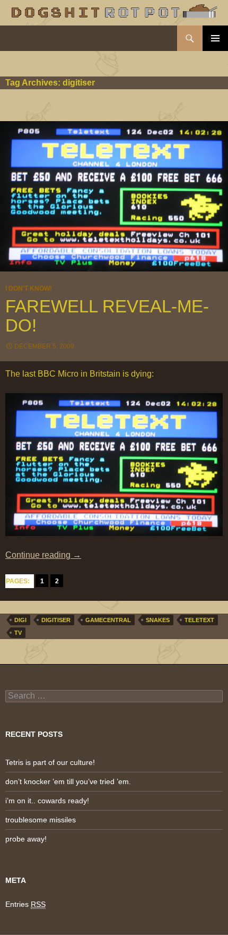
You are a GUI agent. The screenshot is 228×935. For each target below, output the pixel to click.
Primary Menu (215, 38)
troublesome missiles (40, 819)
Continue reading (43, 554)
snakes (158, 620)
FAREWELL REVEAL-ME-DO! (107, 315)
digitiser (56, 620)
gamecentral (108, 620)
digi (20, 620)
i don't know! (28, 288)
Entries (25, 904)
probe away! (26, 839)
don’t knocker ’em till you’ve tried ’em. (68, 781)
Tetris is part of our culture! (50, 762)
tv (18, 633)
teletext (199, 620)
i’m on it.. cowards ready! (47, 800)
